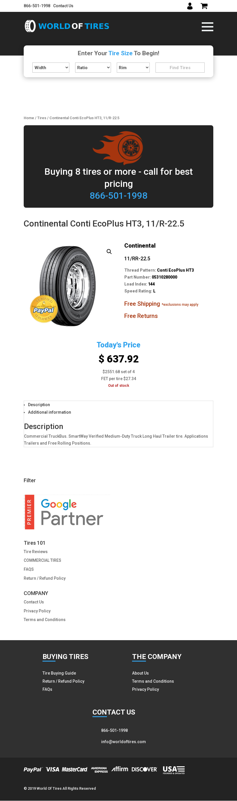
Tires (41, 118)
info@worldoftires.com (123, 741)
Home (29, 118)
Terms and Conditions (45, 619)
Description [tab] (39, 404)
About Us (140, 673)
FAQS (29, 569)
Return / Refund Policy (45, 578)
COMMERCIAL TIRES (42, 560)
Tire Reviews (36, 551)
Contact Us (63, 5)
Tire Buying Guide (59, 673)
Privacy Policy (37, 611)
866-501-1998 (37, 5)
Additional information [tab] (49, 412)
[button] (109, 251)
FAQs (47, 689)
